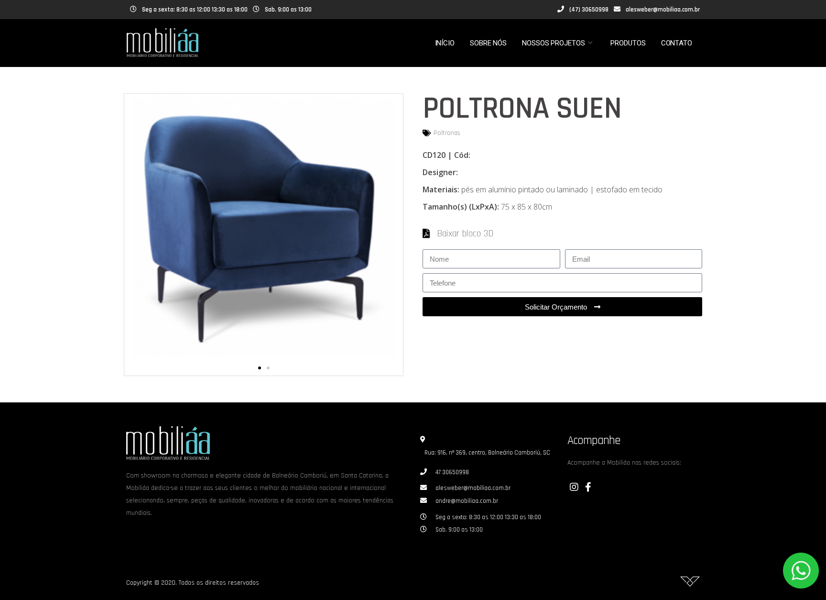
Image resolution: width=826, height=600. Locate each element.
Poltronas (447, 133)
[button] (259, 368)
